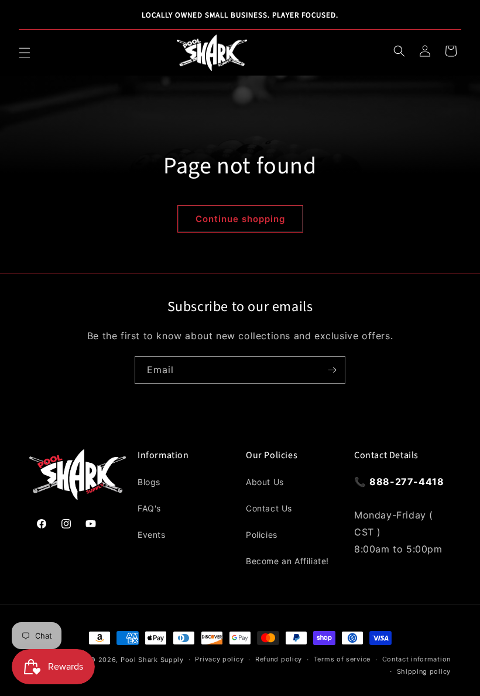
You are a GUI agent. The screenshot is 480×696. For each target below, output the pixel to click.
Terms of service (342, 659)
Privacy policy (219, 659)
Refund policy (278, 659)
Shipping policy (424, 671)
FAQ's (149, 508)
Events (152, 535)
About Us (265, 482)
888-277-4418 (406, 481)
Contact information (416, 659)
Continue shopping (240, 218)
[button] (24, 53)
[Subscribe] (332, 370)
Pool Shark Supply (152, 660)
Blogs (149, 482)
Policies (261, 535)
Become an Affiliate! (287, 561)
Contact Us (269, 508)
